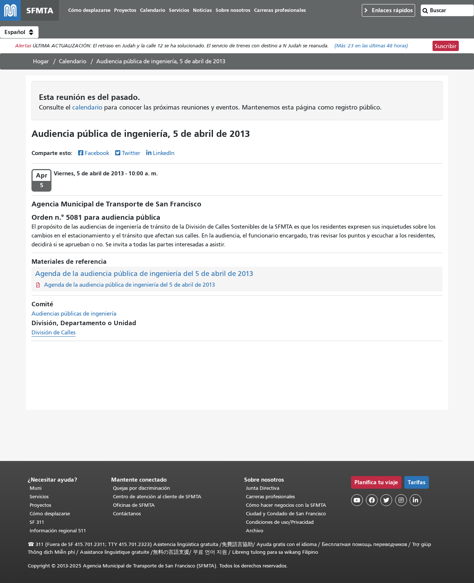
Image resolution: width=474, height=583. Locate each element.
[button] (19, 32)
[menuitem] (89, 10)
